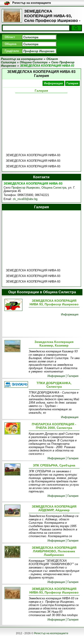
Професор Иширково (25, 187)
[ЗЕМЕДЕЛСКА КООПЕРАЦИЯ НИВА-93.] (15, 593)
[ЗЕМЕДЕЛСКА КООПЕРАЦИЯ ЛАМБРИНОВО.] (15, 552)
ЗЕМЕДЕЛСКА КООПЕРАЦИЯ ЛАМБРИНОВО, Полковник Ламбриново (54, 551)
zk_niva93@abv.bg (25, 199)
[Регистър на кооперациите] (12, 15)
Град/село (12, 51)
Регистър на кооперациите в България (31, 3)
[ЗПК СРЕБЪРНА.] (15, 470)
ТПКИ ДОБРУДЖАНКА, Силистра (54, 384)
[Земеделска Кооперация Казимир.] (15, 346)
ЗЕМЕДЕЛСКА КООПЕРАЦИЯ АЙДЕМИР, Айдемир (54, 508)
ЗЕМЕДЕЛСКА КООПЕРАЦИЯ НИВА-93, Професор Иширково (54, 590)
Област (10, 37)
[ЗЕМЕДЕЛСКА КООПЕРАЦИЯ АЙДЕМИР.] (15, 511)
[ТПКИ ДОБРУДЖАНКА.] (15, 384)
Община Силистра (53, 187)
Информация (53, 83)
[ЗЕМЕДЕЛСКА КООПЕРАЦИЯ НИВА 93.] (15, 305)
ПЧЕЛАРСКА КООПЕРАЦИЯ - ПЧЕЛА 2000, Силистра (54, 426)
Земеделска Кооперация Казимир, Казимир (53, 343)
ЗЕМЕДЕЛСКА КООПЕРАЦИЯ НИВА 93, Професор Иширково (54, 302)
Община (10, 44)
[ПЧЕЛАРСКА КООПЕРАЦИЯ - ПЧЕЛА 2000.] (15, 428)
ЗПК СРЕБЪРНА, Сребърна (54, 465)
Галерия (72, 83)
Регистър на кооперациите (51, 633)
